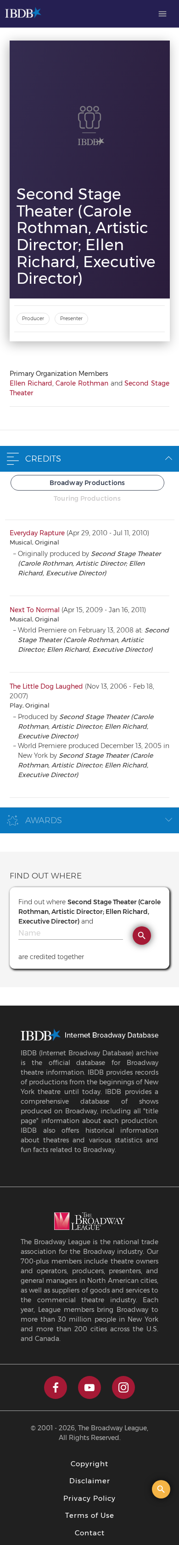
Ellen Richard (31, 383)
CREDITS (43, 459)
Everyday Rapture (37, 533)
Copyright (89, 1463)
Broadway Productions (87, 483)
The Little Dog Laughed (46, 686)
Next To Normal (35, 610)
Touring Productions (87, 498)
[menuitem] (162, 14)
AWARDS (43, 820)
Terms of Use (89, 1515)
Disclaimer (89, 1480)
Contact (90, 1532)
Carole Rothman (82, 383)
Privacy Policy (89, 1498)
